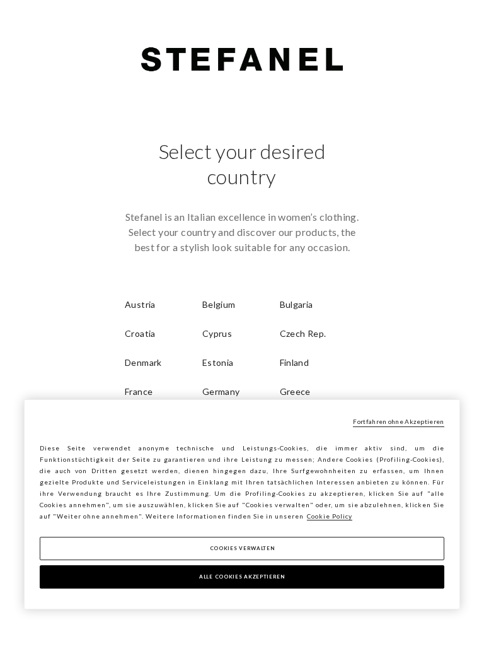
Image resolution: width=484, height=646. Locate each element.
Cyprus (217, 333)
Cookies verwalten (242, 548)
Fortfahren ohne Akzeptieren (398, 421)
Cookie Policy (329, 516)
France (139, 391)
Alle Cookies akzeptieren (242, 576)
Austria (140, 304)
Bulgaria (296, 304)
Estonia (218, 362)
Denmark (143, 362)
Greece (295, 391)
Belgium (219, 304)
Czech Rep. (303, 333)
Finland (294, 362)
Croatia (140, 333)
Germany (221, 391)
